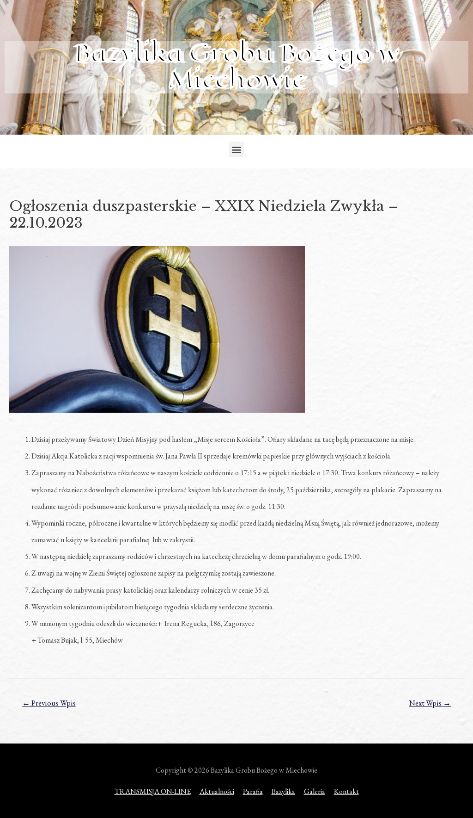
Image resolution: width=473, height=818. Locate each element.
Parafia (253, 791)
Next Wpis (430, 703)
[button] (236, 149)
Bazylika (283, 791)
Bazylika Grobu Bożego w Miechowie (236, 66)
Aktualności (217, 791)
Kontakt (346, 791)
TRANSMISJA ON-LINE (153, 791)
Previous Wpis (49, 703)
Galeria (314, 791)
